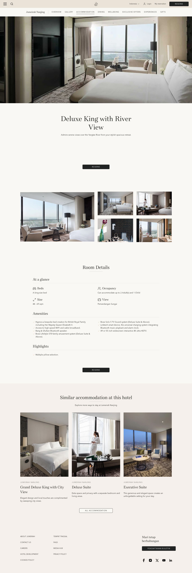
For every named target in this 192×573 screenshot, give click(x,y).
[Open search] (11, 4)
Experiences (150, 12)
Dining (101, 12)
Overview (56, 12)
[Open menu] (5, 4)
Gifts (163, 12)
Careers (24, 548)
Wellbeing (113, 12)
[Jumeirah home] (96, 4)
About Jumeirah (27, 536)
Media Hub (58, 548)
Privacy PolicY (59, 554)
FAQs (55, 542)
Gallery (69, 12)
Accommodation (85, 12)
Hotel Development (29, 554)
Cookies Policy (27, 560)
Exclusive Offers (131, 12)
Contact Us (25, 542)
